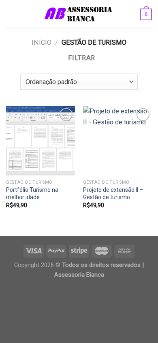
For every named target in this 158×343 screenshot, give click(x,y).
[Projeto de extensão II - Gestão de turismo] (117, 140)
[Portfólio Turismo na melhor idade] (40, 140)
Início (41, 42)
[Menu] (11, 14)
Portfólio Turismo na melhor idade (32, 193)
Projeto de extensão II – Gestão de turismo (113, 193)
